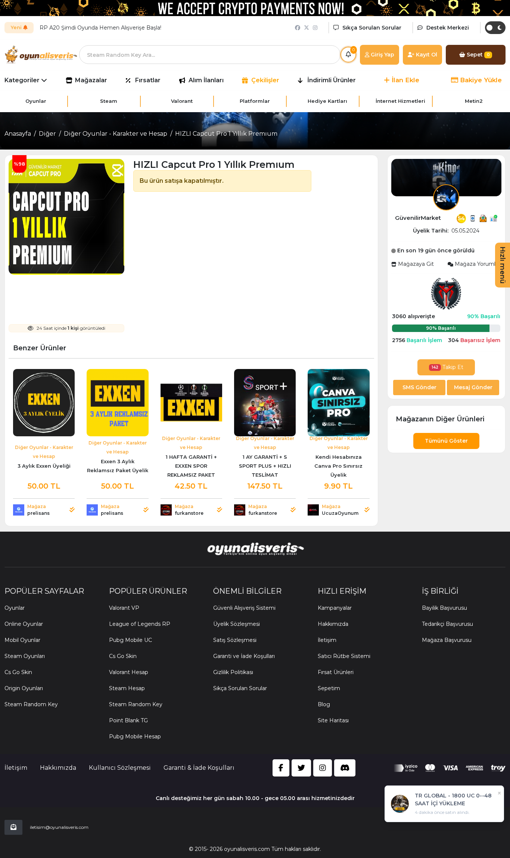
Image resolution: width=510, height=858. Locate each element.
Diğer (47, 133)
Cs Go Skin (18, 672)
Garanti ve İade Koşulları (244, 656)
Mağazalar (91, 80)
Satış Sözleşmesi (234, 640)
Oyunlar (14, 608)
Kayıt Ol (425, 54)
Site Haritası (333, 720)
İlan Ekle (404, 80)
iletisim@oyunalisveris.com (59, 827)
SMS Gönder (419, 387)
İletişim (327, 640)
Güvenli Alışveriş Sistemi (244, 608)
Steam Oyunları (24, 656)
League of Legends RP (139, 624)
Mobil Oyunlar (22, 640)
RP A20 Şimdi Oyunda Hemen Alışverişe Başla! (100, 27)
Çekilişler (265, 80)
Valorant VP (124, 608)
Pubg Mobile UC (130, 640)
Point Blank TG (128, 720)
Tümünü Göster (446, 440)
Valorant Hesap (128, 672)
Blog (324, 704)
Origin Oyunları (23, 688)
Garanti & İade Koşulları (199, 767)
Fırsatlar (148, 80)
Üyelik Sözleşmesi (236, 624)
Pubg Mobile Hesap (135, 736)
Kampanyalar (335, 608)
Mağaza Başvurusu (447, 640)
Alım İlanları (206, 80)
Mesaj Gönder (473, 387)
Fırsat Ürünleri (336, 672)
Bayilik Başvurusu (444, 608)
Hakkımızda (333, 624)
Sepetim (329, 688)
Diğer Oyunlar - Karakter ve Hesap (115, 133)
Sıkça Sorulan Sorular (240, 688)
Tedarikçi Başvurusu (447, 624)
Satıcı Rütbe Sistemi (344, 656)
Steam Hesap (127, 688)
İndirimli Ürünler (331, 80)
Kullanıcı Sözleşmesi (120, 767)
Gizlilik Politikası (233, 672)
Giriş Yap (381, 54)
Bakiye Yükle (480, 80)
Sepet (477, 54)
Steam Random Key (31, 704)
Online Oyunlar (23, 624)
